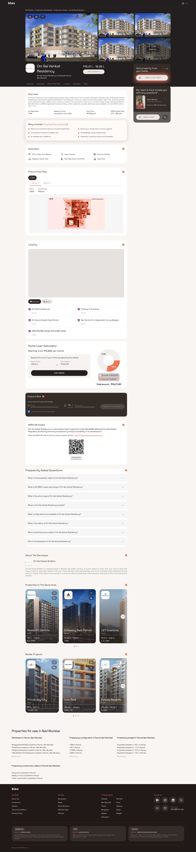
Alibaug (119, 806)
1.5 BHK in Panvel (76, 750)
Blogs (60, 802)
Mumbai (119, 799)
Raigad (119, 813)
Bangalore (105, 810)
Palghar (104, 813)
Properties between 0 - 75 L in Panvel (131, 753)
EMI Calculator (63, 810)
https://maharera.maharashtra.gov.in (89, 435)
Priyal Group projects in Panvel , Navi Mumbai (29, 747)
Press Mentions (64, 806)
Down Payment (65, 361)
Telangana (105, 817)
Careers (14, 806)
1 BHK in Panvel (75, 745)
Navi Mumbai (106, 802)
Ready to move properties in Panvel (25, 775)
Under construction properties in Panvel (27, 778)
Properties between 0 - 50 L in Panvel (131, 745)
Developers (62, 799)
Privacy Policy (17, 813)
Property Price (35, 361)
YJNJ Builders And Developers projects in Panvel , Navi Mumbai (35, 753)
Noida (118, 810)
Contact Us (16, 802)
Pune (118, 802)
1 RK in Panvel (75, 747)
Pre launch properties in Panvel (23, 773)
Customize (59, 373)
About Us (15, 799)
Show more (16, 756)
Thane (103, 806)
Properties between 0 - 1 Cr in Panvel (131, 747)
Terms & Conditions (19, 810)
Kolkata (104, 799)
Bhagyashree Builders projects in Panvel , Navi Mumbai (32, 745)
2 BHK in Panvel (75, 753)
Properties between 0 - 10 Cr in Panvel (131, 750)
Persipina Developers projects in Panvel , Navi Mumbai (32, 750)
